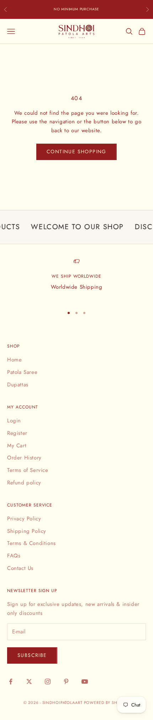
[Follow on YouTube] (84, 681)
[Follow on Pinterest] (66, 681)
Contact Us (20, 568)
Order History (24, 458)
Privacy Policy (24, 519)
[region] (76, 279)
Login (14, 421)
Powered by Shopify (107, 702)
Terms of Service (27, 470)
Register (17, 433)
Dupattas (17, 385)
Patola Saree (22, 372)
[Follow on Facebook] (10, 681)
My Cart (16, 445)
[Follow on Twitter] (29, 681)
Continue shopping (76, 151)
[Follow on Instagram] (47, 681)
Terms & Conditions (31, 543)
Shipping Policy (26, 531)
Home (14, 360)
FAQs (13, 556)
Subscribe (32, 655)
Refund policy (24, 483)
